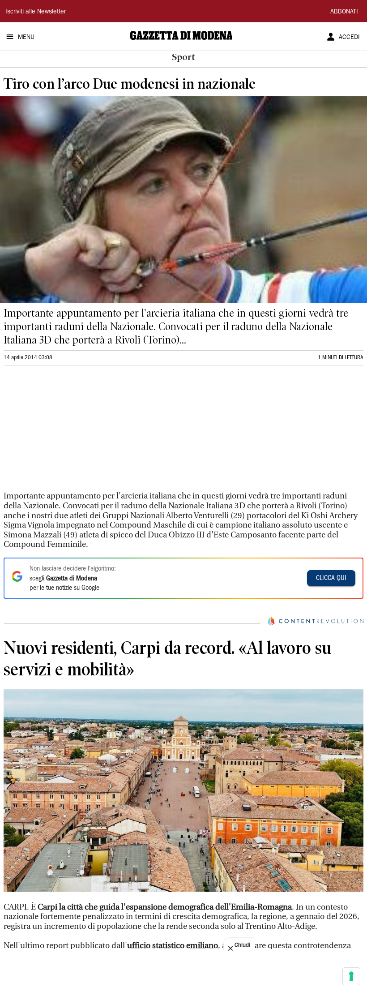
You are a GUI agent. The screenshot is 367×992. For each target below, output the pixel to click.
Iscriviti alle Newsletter (35, 12)
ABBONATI (344, 12)
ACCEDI (349, 37)
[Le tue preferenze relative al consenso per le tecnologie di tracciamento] (351, 976)
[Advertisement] (71, 432)
